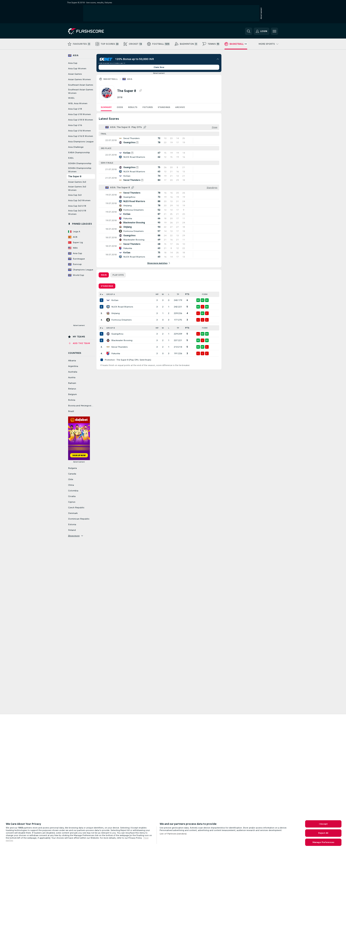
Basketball (110, 79)
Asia (129, 79)
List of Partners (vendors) (173, 833)
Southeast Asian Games (80, 84)
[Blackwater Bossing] (108, 340)
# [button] (100, 294)
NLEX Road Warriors (122, 306)
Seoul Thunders (119, 346)
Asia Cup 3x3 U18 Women (77, 212)
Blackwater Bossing (121, 340)
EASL (71, 157)
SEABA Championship (79, 163)
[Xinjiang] (108, 313)
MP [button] (157, 294)
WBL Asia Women (77, 103)
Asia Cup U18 (75, 108)
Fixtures (147, 107)
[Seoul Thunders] (108, 347)
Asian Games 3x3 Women (77, 188)
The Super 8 (74, 176)
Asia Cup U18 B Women (80, 119)
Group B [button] (110, 328)
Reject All (323, 833)
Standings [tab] (107, 286)
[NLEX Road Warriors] (108, 307)
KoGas (114, 300)
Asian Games (75, 74)
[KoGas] (108, 300)
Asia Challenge (76, 147)
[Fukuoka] (108, 353)
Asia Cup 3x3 (75, 195)
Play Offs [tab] (118, 275)
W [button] (163, 294)
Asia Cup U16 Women (79, 130)
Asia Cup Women (77, 68)
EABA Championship (79, 152)
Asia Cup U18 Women (79, 114)
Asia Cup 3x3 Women (79, 200)
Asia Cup (72, 63)
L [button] (168, 294)
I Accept (323, 824)
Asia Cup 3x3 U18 (77, 205)
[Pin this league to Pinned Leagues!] (140, 91)
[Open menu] (274, 31)
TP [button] (178, 294)
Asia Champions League (81, 141)
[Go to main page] (93, 31)
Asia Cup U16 (75, 125)
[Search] (248, 31)
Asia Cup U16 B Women (80, 136)
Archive (180, 107)
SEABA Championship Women (79, 170)
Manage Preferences (323, 842)
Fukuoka (115, 353)
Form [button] (204, 294)
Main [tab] (104, 275)
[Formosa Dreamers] (108, 320)
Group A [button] (110, 294)
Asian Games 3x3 (77, 181)
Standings (164, 107)
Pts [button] (187, 294)
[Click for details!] (159, 140)
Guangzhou (117, 333)
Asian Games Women (79, 79)
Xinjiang (115, 313)
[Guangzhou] (108, 334)
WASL (71, 97)
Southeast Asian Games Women (80, 91)
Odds (120, 107)
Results (132, 107)
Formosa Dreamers (121, 319)
